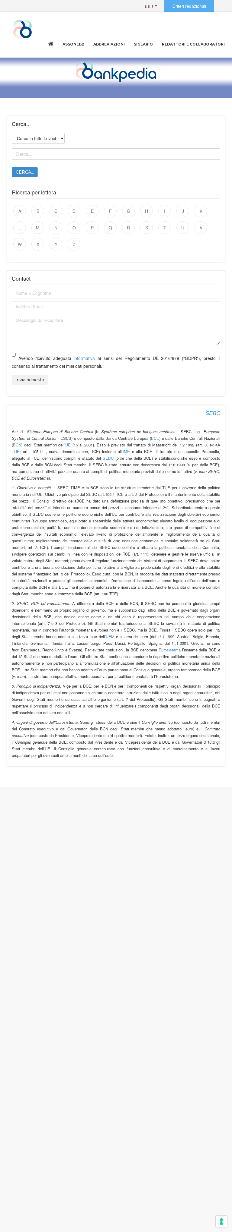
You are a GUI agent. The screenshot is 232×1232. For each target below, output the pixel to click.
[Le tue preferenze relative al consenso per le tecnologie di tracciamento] (221, 1221)
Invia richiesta (29, 380)
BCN (17, 445)
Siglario (143, 44)
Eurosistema (170, 650)
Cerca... (25, 172)
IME (126, 451)
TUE (16, 451)
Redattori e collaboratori (193, 44)
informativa (84, 358)
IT (151, 5)
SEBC (108, 458)
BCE (155, 438)
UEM (110, 636)
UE (68, 445)
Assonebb (73, 44)
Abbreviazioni (109, 44)
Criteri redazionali (189, 6)
